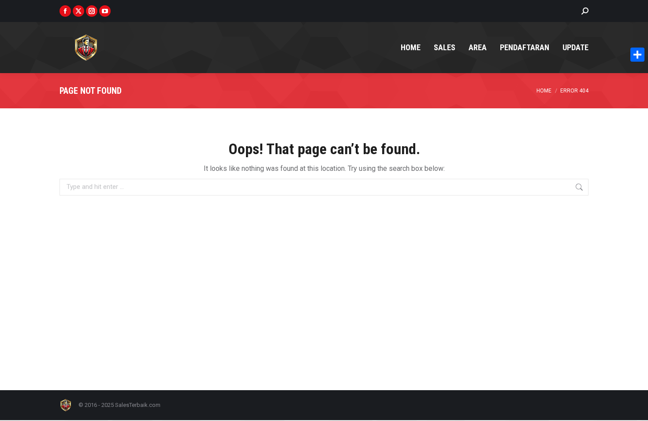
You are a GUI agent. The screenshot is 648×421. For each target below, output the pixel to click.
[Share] (637, 54)
